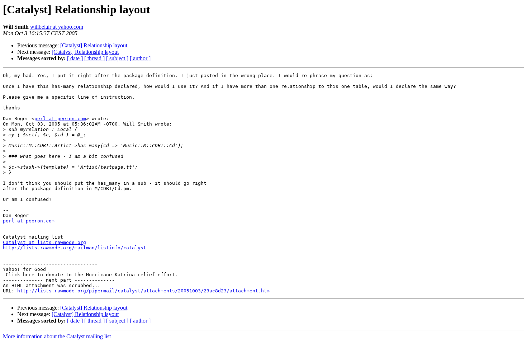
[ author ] (140, 58)
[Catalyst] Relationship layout (93, 45)
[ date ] (75, 58)
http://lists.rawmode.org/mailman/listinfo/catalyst (74, 247)
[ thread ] (94, 58)
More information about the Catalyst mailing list (57, 336)
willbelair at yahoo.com (56, 27)
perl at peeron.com (60, 118)
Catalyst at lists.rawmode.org (44, 242)
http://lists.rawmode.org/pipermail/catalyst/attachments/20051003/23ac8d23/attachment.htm (143, 290)
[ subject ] (117, 58)
